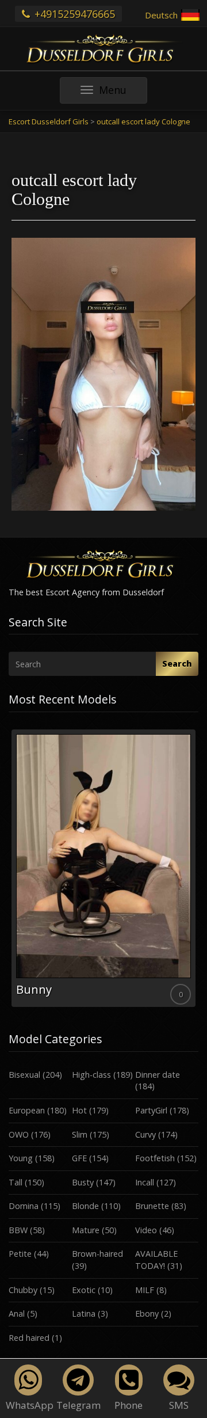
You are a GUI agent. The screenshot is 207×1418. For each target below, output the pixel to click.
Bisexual (24, 1074)
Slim (79, 1134)
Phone (128, 1405)
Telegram (78, 1405)
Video (146, 1230)
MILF (144, 1289)
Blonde (85, 1205)
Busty (83, 1182)
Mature (85, 1230)
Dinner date (157, 1074)
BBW (18, 1230)
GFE (79, 1158)
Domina (24, 1205)
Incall (144, 1182)
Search (177, 663)
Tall (15, 1182)
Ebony (147, 1313)
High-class (91, 1074)
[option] (103, 868)
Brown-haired (97, 1253)
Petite (20, 1253)
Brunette (152, 1205)
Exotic (83, 1289)
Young (21, 1158)
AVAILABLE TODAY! (156, 1259)
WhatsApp (29, 1405)
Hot (79, 1110)
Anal (17, 1313)
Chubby (23, 1289)
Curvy (145, 1134)
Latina (83, 1313)
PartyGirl (151, 1110)
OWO (19, 1134)
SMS (179, 1405)
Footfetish (155, 1158)
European (27, 1110)
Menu (122, 93)
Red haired (29, 1337)
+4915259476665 (73, 14)
